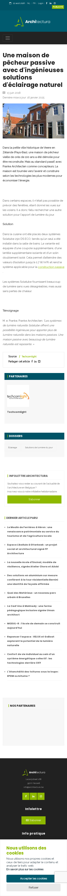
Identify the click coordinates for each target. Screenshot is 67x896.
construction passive (51, 267)
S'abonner (34, 499)
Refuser (33, 887)
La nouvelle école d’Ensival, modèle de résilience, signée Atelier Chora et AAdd (33, 564)
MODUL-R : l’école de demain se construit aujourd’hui (33, 626)
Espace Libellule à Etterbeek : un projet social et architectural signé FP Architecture (32, 549)
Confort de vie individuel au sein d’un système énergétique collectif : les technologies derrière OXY (31, 658)
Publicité (58, 7)
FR (34, 3)
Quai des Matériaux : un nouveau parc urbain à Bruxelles (31, 595)
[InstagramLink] (55, 3)
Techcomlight (29, 356)
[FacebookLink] (47, 3)
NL (28, 3)
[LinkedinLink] (51, 3)
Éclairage (12, 447)
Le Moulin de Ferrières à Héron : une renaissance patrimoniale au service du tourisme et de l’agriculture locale (33, 532)
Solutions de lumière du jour (39, 447)
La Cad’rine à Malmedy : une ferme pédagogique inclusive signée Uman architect (30, 610)
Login (40, 3)
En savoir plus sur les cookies (24, 869)
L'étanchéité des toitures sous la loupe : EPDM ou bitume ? (33, 674)
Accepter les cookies (33, 878)
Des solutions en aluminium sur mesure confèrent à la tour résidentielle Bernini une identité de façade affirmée (32, 580)
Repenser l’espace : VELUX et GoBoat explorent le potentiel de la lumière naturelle (30, 641)
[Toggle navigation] (8, 38)
